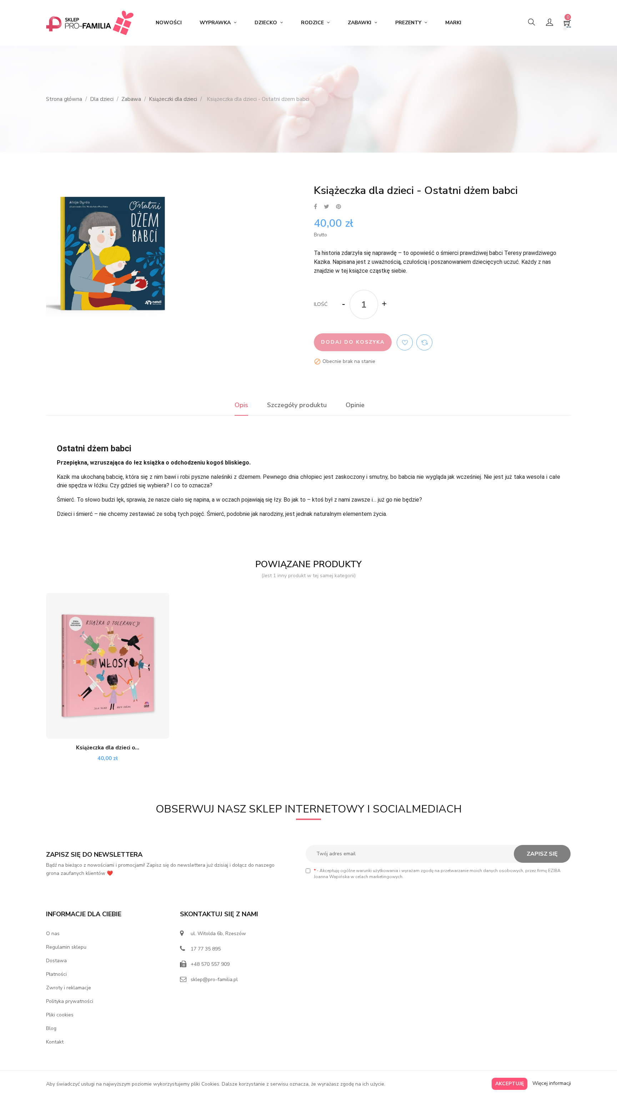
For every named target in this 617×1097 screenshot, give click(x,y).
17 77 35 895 (206, 948)
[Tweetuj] (326, 207)
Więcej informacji (551, 1083)
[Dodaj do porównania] (424, 342)
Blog (51, 1028)
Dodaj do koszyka (353, 342)
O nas (53, 933)
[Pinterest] (338, 207)
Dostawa (56, 960)
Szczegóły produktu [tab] (297, 405)
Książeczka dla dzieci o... (107, 747)
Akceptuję (509, 1083)
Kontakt (55, 1042)
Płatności (56, 974)
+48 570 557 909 (210, 964)
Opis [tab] (241, 405)
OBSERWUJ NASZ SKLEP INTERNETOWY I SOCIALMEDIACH (309, 809)
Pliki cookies (60, 1014)
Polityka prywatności (69, 1001)
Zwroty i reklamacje (68, 987)
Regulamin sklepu (66, 947)
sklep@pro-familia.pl (214, 979)
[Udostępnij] (315, 207)
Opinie (355, 405)
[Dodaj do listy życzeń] (405, 342)
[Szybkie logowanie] (549, 23)
